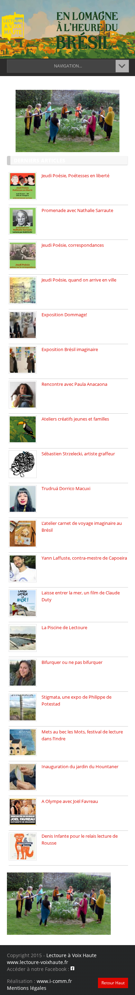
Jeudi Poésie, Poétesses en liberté (75, 175)
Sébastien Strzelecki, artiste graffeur (78, 454)
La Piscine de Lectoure (64, 627)
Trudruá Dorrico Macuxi (66, 488)
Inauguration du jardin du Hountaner (80, 766)
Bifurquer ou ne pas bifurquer (72, 662)
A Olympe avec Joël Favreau (70, 801)
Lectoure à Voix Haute (71, 955)
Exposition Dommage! (64, 314)
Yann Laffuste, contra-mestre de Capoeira (84, 558)
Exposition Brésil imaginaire (70, 349)
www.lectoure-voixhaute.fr (37, 962)
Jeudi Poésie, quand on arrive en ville (79, 280)
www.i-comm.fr (54, 981)
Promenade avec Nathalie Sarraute (77, 210)
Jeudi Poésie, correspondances (73, 245)
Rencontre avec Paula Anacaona (74, 384)
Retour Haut (113, 983)
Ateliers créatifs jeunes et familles (75, 419)
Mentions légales (26, 988)
